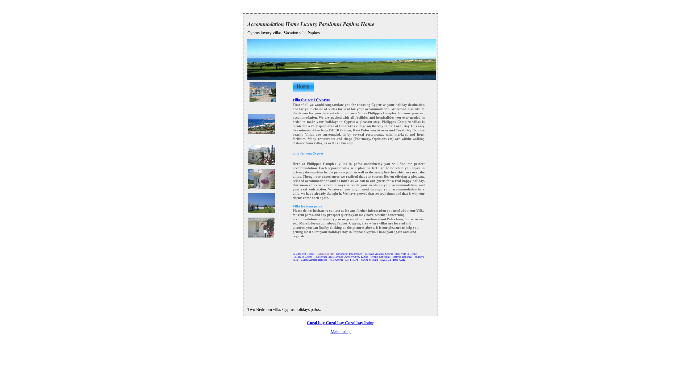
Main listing (341, 332)
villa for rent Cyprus (311, 100)
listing (340, 322)
